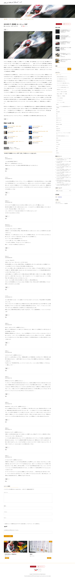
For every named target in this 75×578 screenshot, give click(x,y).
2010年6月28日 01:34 (8, 158)
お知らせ (57, 152)
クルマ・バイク (58, 74)
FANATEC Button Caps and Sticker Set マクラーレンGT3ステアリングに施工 (64, 181)
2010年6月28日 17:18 (8, 225)
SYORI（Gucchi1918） (61, 159)
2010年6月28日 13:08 (8, 202)
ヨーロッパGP (14, 148)
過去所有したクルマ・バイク (61, 89)
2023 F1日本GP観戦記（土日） (38, 136)
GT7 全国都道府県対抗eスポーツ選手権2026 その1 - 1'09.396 (65, 42)
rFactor (57, 142)
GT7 (57, 109)
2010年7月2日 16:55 (8, 324)
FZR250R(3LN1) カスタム (61, 80)
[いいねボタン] (5, 29)
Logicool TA (58, 128)
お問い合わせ (57, 202)
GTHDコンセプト (59, 120)
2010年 (19, 148)
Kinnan (6, 256)
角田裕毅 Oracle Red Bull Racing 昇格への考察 (40, 131)
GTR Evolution (58, 140)
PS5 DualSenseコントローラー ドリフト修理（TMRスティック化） (65, 54)
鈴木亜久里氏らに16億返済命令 (10, 554)
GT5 (57, 115)
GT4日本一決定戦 (59, 124)
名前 (5, 505)
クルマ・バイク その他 (60, 102)
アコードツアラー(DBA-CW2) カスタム (63, 83)
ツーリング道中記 (60, 97)
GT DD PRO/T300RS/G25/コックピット (62, 135)
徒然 (57, 150)
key (5, 157)
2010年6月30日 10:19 (8, 296)
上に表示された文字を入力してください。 (11, 530)
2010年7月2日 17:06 (8, 403)
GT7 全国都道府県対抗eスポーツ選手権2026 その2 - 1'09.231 (65, 31)
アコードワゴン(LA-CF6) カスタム (62, 85)
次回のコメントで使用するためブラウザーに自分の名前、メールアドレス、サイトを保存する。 (22, 523)
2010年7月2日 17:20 (8, 457)
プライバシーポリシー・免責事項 (61, 203)
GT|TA (57, 126)
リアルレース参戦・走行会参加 (62, 91)
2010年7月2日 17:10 (8, 429)
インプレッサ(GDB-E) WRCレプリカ (63, 87)
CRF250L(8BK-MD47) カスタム (62, 76)
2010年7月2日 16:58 (8, 352)
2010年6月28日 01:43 (8, 178)
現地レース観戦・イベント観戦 (62, 93)
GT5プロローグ (58, 117)
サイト (5, 517)
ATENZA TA (58, 130)
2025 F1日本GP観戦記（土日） (38, 126)
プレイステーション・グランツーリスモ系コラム (63, 133)
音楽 (57, 148)
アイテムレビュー (60, 100)
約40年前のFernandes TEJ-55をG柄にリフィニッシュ (65, 60)
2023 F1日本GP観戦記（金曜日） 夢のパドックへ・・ (16, 141)
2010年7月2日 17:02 (8, 377)
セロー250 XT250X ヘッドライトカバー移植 (64, 158)
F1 (10, 148)
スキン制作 (58, 144)
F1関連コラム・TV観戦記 (12, 147)
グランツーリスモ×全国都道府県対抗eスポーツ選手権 (63, 107)
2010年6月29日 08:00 (8, 257)
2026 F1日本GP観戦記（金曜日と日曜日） (15, 126)
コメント (6, 492)
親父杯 (57, 104)
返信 (6, 171)
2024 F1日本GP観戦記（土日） (13, 136)
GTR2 (57, 138)
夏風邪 (31, 554)
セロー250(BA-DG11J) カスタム (62, 78)
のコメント (25, 26)
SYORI (6, 323)
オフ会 (57, 146)
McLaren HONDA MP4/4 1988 (37, 141)
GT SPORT (58, 111)
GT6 (57, 113)
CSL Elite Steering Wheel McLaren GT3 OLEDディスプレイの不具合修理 (65, 36)
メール (5, 511)
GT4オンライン (58, 122)
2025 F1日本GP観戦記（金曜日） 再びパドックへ (16, 131)
